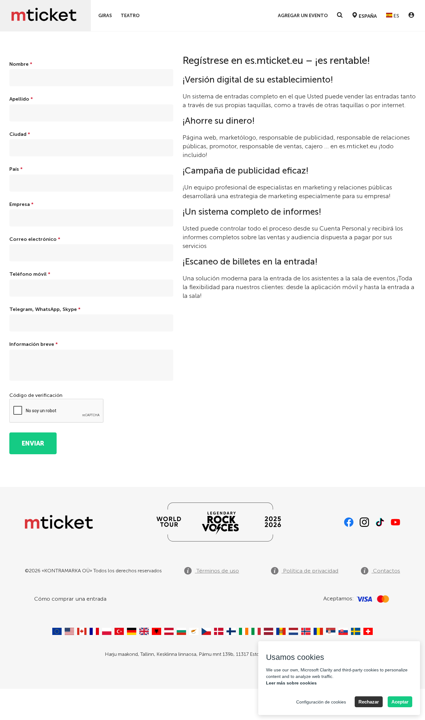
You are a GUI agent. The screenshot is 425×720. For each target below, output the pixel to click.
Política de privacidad (310, 570)
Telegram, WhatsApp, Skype (45, 309)
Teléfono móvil (29, 274)
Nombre (20, 64)
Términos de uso (217, 570)
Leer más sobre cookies (291, 682)
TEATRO (130, 15)
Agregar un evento (303, 15)
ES (395, 16)
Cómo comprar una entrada (70, 598)
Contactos (385, 570)
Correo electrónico (34, 239)
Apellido (21, 99)
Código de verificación (36, 395)
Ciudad (19, 134)
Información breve (33, 344)
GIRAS (105, 15)
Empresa (21, 204)
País (16, 169)
